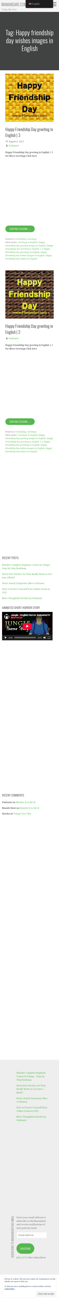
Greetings (31, 239)
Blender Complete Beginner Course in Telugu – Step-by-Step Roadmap (31, 1076)
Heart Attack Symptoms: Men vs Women (23, 583)
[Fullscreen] (49, 637)
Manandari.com (14, 4)
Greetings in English (28, 242)
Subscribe (25, 1248)
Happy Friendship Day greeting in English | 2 (29, 329)
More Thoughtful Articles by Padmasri (22, 598)
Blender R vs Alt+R (25, 802)
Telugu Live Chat (22, 813)
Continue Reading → (20, 229)
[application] (27, 626)
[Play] (5, 637)
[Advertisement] (29, 191)
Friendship (20, 239)
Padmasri (14, 145)
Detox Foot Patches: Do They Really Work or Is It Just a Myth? (31, 1089)
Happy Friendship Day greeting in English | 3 (29, 132)
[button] (55, 4)
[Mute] (44, 637)
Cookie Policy (9, 1289)
